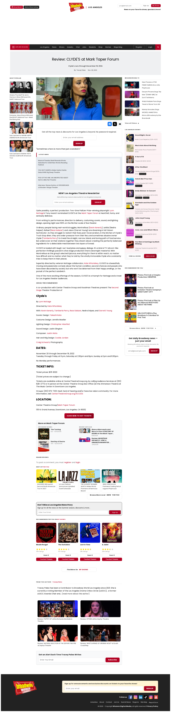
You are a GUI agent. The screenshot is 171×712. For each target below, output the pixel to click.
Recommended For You (134, 268)
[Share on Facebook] (110, 124)
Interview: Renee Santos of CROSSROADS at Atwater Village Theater (53, 186)
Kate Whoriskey (91, 263)
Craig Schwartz (43, 342)
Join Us (116, 702)
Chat (78, 47)
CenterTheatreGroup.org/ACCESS (67, 393)
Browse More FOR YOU (141, 328)
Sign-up (146, 5)
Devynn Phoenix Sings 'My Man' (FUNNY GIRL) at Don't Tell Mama (151, 95)
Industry (70, 47)
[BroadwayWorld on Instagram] (135, 697)
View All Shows (135, 256)
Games (108, 47)
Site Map (144, 702)
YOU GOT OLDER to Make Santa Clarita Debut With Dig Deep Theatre (52, 171)
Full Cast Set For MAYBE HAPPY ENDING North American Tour (21, 131)
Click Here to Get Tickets (79, 416)
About (101, 702)
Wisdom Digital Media (122, 706)
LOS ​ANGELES (95, 7)
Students (92, 47)
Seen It (46, 555)
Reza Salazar (57, 230)
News (54, 47)
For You (46, 467)
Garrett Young (105, 310)
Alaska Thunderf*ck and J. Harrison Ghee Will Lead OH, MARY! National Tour (20, 91)
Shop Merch (18, 7)
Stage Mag (118, 47)
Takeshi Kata (55, 315)
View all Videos (131, 123)
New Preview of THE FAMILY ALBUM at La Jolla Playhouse (151, 85)
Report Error (153, 702)
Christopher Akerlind (60, 324)
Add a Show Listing (31, 7)
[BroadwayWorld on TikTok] (146, 697)
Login (150, 47)
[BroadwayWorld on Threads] (151, 697)
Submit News (126, 702)
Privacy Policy (152, 706)
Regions (136, 702)
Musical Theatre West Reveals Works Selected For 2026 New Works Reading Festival (53, 163)
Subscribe (112, 660)
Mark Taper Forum (90, 213)
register (67, 462)
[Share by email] (120, 124)
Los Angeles (44, 47)
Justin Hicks (52, 333)
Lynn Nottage (45, 301)
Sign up (154, 351)
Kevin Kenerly (95, 227)
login (78, 462)
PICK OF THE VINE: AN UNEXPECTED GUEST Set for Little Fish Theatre (53, 179)
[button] (158, 47)
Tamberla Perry (50, 238)
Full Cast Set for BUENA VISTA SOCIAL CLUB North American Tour (20, 150)
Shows (61, 47)
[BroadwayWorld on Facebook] (130, 697)
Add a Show (150, 256)
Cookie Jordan (61, 337)
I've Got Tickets (46, 559)
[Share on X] (115, 124)
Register (139, 47)
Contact (109, 702)
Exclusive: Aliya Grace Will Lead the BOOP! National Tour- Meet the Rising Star (21, 112)
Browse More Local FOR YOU (104, 495)
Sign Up (79, 143)
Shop (101, 47)
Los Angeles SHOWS (132, 130)
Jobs (84, 47)
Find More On (77, 569)
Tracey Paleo (57, 582)
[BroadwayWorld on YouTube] (156, 697)
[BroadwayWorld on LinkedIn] (141, 697)
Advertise (94, 702)
